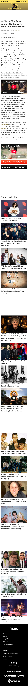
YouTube (3, 128)
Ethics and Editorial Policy (8, 644)
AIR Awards (4, 124)
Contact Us (5, 659)
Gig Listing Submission (7, 656)
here (4, 142)
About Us (5, 636)
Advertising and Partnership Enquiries (10, 653)
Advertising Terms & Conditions (9, 647)
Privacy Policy (6, 638)
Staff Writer (17, 30)
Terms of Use (5, 641)
